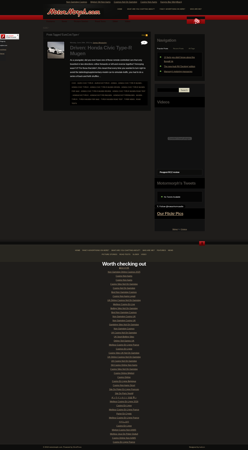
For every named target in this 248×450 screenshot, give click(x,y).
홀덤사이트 (124, 268)
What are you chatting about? (141, 9)
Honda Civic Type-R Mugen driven (105, 87)
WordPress (77, 447)
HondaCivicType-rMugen (101, 95)
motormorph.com (73, 13)
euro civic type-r (85, 83)
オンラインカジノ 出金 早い (124, 397)
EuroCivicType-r (102, 83)
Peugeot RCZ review (169, 172)
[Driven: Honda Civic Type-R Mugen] (55, 59)
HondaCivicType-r (81, 95)
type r (74, 99)
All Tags (192, 48)
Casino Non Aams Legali (124, 296)
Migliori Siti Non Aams (100, 2)
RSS (143, 35)
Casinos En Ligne (124, 349)
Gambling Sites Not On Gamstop (124, 324)
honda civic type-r (80, 87)
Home (45, 28)
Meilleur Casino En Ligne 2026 (124, 401)
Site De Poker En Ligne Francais (124, 389)
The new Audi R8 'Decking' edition (179, 66)
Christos (184, 229)
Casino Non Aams (149, 2)
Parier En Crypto (124, 414)
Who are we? (196, 9)
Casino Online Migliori (124, 373)
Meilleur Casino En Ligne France (124, 345)
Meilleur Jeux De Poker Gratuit (124, 434)
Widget (175, 229)
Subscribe (196, 20)
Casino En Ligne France (124, 442)
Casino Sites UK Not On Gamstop (124, 353)
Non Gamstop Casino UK (124, 316)
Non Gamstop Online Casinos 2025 (124, 272)
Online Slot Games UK (124, 341)
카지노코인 (124, 422)
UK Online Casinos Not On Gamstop (124, 300)
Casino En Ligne (124, 405)
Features (50, 21)
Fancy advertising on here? (172, 9)
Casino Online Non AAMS (124, 438)
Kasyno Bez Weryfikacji (171, 2)
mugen (139, 95)
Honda (114, 83)
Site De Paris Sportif (124, 393)
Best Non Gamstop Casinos (124, 292)
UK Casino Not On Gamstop (124, 333)
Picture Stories (81, 21)
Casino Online (124, 377)
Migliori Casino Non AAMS (124, 430)
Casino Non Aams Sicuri (124, 385)
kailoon (202, 447)
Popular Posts (162, 48)
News (64, 21)
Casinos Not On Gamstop (125, 2)
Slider (115, 21)
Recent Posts (178, 48)
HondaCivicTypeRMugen (124, 95)
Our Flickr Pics (170, 213)
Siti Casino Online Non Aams (124, 365)
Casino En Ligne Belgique (124, 381)
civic (74, 83)
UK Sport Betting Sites (124, 337)
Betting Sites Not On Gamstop (124, 308)
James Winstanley (100, 43)
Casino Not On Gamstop (124, 288)
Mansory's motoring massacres (178, 71)
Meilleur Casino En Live (124, 304)
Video (127, 21)
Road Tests (100, 21)
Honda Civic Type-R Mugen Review (96, 91)
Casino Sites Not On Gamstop (124, 284)
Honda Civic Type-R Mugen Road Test (129, 91)
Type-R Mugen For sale (89, 99)
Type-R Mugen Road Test (112, 99)
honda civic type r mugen (130, 83)
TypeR (126, 99)
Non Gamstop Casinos (76, 2)
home (119, 9)
